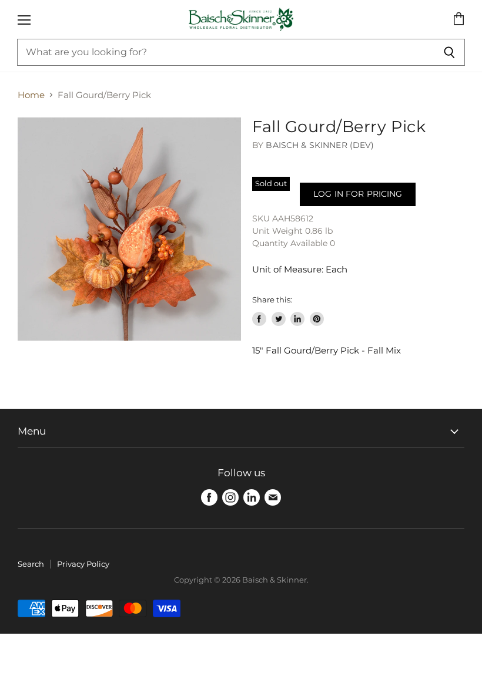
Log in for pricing (357, 194)
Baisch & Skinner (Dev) (320, 145)
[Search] (449, 52)
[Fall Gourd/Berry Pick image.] (129, 229)
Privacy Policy (83, 563)
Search (31, 563)
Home (31, 95)
